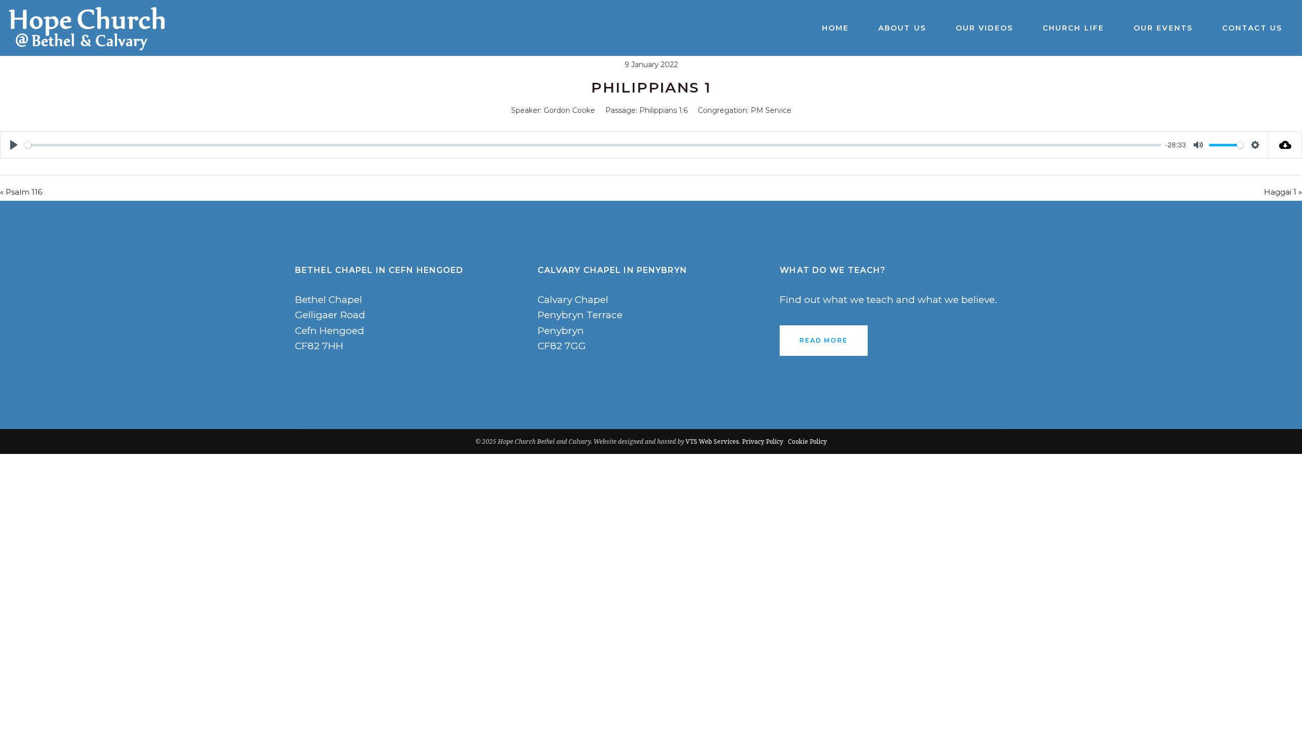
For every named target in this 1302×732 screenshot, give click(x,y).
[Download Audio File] (1285, 145)
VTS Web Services (712, 441)
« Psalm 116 (21, 192)
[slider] (593, 145)
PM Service (771, 110)
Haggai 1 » (1283, 192)
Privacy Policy (762, 441)
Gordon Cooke (569, 110)
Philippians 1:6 (663, 110)
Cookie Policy (807, 441)
